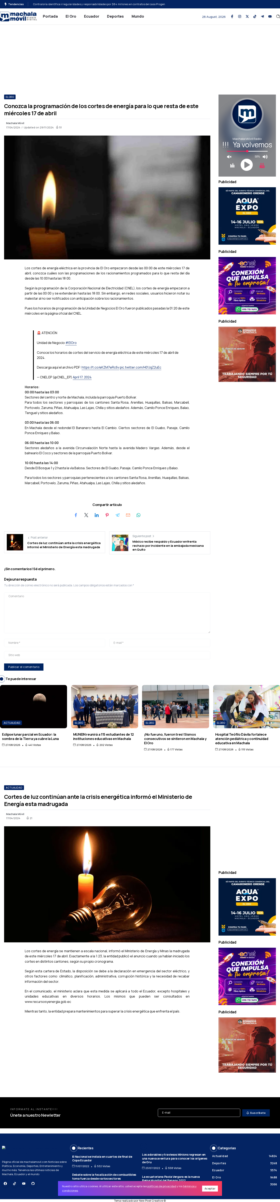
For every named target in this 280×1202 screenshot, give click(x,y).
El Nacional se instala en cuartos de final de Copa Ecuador (102, 1158)
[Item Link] (33, 706)
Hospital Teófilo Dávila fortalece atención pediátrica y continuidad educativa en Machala (241, 738)
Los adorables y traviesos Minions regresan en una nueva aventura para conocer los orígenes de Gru (174, 1158)
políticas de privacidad (161, 1186)
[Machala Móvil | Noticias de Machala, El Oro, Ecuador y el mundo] (18, 16)
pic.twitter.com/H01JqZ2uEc (140, 367)
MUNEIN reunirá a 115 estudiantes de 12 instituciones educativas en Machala (103, 736)
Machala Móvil (15, 123)
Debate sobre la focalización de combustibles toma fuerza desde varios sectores (104, 1176)
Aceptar (210, 1188)
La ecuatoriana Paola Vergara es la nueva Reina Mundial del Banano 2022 (171, 1179)
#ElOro (71, 342)
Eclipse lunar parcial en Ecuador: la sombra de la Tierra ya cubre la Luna (30, 736)
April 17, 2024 (82, 377)
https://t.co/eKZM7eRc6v (100, 367)
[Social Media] (232, 16)
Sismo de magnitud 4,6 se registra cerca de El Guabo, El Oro (70, 4)
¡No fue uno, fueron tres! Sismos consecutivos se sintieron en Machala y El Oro (175, 738)
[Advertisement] (140, 55)
